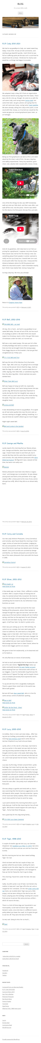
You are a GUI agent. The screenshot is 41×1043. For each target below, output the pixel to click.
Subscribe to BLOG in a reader (11, 956)
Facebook (5, 970)
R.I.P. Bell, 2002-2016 (11, 319)
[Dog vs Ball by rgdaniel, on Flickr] (6, 700)
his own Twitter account (27, 667)
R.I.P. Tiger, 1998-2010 (11, 839)
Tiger (32, 929)
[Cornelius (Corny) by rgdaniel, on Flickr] (8, 562)
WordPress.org (6, 1027)
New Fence (5, 1006)
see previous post (15, 739)
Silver (31, 715)
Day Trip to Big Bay (7, 994)
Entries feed (5, 1023)
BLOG (20, 3)
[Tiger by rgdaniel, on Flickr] (4, 924)
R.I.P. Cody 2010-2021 (11, 43)
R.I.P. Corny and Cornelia (12, 534)
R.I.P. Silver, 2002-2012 (11, 579)
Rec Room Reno (7, 999)
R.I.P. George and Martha (12, 443)
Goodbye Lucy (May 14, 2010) (22, 846)
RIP (18, 307)
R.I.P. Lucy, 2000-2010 (11, 729)
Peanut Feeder (6, 1001)
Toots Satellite (33, 105)
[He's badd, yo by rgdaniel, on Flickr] (7, 584)
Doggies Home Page (15, 302)
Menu (20, 13)
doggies (28, 824)
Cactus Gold (29, 100)
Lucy (32, 824)
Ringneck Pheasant (8, 997)
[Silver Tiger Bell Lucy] (10, 381)
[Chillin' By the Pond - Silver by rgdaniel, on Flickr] (12, 707)
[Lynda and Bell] (8, 405)
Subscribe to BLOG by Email (10, 959)
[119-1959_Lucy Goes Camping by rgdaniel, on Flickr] (13, 819)
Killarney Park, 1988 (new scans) (11, 1008)
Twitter (4, 975)
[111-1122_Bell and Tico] (10, 357)
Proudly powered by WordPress (11, 1039)
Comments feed (7, 1025)
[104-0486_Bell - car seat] (11, 324)
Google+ (4, 973)
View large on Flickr (8, 586)
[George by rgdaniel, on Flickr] (5, 467)
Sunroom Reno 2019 (8, 992)
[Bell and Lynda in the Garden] (12, 426)
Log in (4, 1020)
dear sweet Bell (19, 693)
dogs (27, 715)
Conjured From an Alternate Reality (12, 987)
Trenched (5, 1004)
